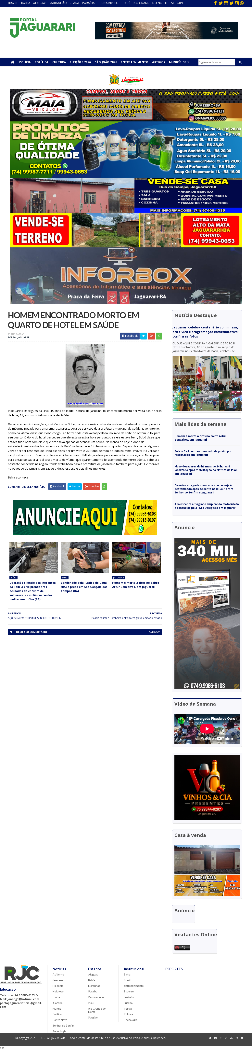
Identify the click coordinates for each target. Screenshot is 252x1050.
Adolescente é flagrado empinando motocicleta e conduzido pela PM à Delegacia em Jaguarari (206, 505)
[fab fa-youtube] (231, 1038)
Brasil (13, 3)
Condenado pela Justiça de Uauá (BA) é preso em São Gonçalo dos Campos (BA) (84, 587)
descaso (58, 980)
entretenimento (134, 985)
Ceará (74, 3)
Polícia (25, 62)
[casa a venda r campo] (126, 212)
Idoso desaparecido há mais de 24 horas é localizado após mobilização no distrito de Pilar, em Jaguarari (206, 469)
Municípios (177, 62)
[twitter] (221, 3)
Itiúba (13, 577)
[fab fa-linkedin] (226, 1038)
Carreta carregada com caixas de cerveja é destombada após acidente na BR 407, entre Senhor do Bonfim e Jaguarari (203, 488)
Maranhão (58, 3)
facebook (154, 631)
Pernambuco (108, 3)
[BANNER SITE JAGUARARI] (126, 88)
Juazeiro (58, 1002)
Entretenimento (134, 62)
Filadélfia (58, 985)
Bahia (25, 3)
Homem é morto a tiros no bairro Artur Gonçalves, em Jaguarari (135, 585)
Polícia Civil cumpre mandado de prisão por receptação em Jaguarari (202, 453)
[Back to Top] (242, 1038)
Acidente (58, 974)
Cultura (59, 62)
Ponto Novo (60, 1019)
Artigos (158, 62)
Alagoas (39, 3)
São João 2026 (106, 62)
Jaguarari (118, 577)
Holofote (58, 991)
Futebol (128, 1002)
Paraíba (88, 3)
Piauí (125, 3)
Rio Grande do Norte (150, 3)
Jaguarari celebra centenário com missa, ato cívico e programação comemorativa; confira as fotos (205, 331)
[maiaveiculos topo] (126, 120)
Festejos (129, 997)
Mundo (57, 1008)
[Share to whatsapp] (159, 336)
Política (41, 62)
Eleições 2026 (80, 62)
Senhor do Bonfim (63, 1025)
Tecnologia (59, 1031)
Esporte (129, 991)
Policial (128, 1008)
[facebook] (215, 3)
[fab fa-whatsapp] (242, 3)
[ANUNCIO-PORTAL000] (85, 534)
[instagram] (226, 3)
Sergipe (177, 3)
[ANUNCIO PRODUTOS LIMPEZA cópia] (126, 177)
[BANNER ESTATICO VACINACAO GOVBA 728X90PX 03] (166, 38)
